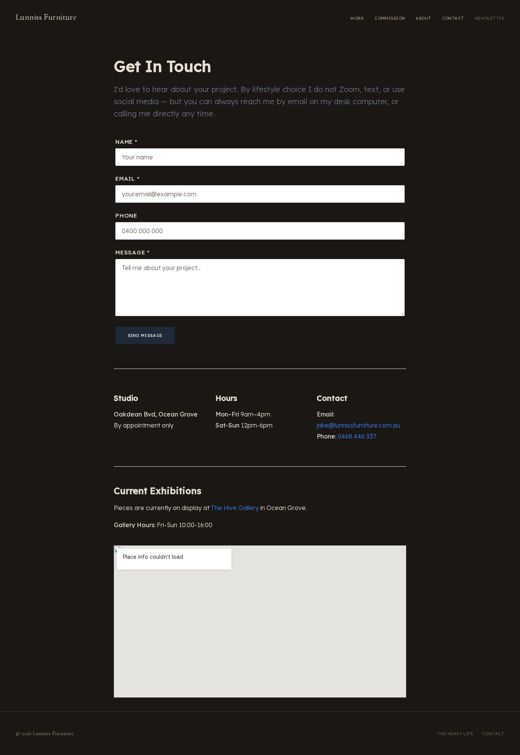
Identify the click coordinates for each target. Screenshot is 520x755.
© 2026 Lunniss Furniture (45, 733)
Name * (126, 141)
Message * (132, 252)
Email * (127, 178)
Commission (390, 18)
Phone (126, 215)
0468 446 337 (357, 436)
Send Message (145, 335)
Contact (453, 18)
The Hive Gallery (235, 508)
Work (357, 18)
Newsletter (489, 18)
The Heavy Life (455, 733)
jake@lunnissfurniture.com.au (358, 425)
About (423, 18)
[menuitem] (357, 17)
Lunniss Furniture (46, 17)
